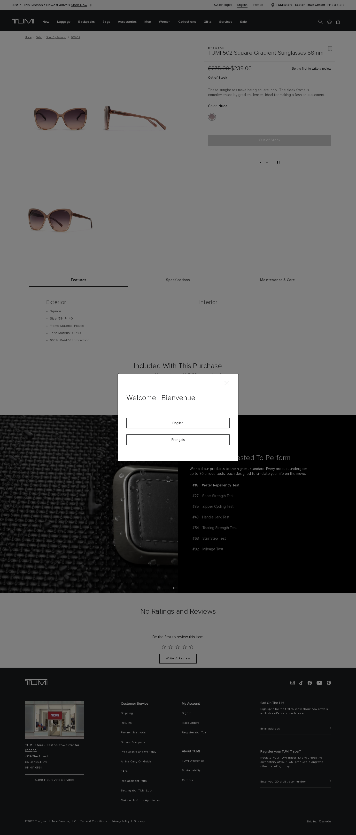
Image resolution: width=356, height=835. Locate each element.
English (178, 423)
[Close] (226, 383)
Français (178, 440)
